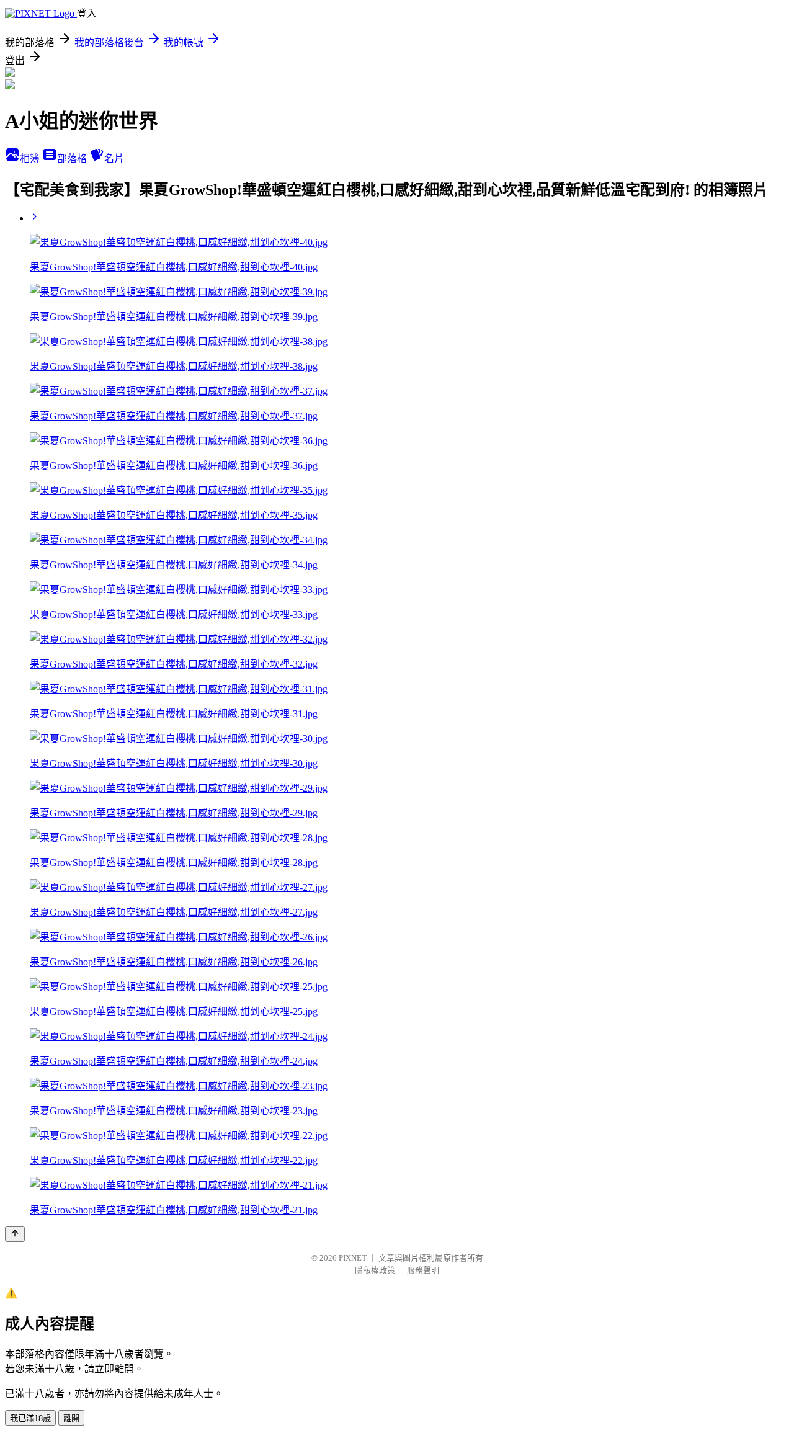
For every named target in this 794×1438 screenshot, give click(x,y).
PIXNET (353, 1257)
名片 (114, 158)
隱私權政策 (375, 1270)
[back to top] (15, 1234)
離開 (71, 1418)
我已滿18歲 (30, 1418)
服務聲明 (423, 1270)
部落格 (73, 158)
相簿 (31, 158)
